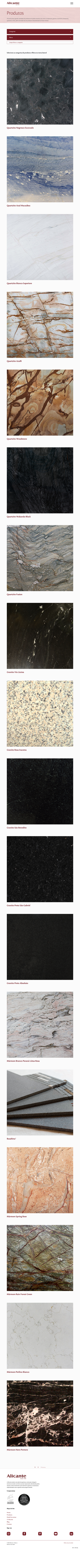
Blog (8, 1522)
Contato (9, 1524)
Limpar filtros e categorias (16, 42)
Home (8, 1512)
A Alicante (10, 1519)
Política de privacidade (68, 1542)
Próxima (43, 1467)
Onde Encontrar (11, 1517)
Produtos (9, 1515)
